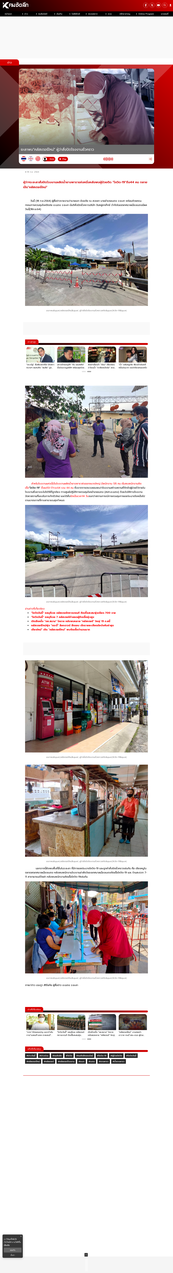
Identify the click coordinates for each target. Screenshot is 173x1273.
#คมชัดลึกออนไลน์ (84, 1055)
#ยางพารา (104, 1061)
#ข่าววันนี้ (30, 1055)
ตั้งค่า (13, 1255)
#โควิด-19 (101, 1055)
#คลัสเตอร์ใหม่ (33, 1061)
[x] (152, 5)
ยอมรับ (12, 1250)
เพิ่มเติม (7, 1245)
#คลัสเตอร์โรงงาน (66, 1061)
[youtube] (158, 5)
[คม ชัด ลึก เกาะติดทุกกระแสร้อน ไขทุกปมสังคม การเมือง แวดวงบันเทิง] (86, 5)
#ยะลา (81, 1061)
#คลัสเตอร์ (49, 1061)
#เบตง (92, 1061)
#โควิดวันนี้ (131, 1055)
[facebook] (145, 5)
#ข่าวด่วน (43, 1055)
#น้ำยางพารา (118, 1061)
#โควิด (69, 1055)
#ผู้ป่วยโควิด (116, 1055)
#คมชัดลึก (57, 1055)
